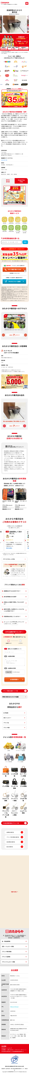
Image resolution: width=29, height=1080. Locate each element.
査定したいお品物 (13, 649)
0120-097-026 (4, 160)
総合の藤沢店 (10, 846)
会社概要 (3, 1049)
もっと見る (14, 574)
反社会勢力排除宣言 (6, 1051)
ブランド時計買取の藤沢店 (13, 837)
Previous (3, 335)
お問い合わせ (10, 1049)
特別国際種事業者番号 (17, 1051)
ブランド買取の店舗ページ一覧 (10, 691)
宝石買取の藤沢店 (11, 842)
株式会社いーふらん (5, 1048)
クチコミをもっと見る (9, 559)
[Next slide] (26, 24)
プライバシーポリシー (20, 1049)
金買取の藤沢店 (10, 832)
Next (25, 335)
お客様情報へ (14, 679)
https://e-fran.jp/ (14, 1006)
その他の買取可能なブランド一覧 (11, 823)
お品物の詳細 (10, 656)
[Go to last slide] (3, 24)
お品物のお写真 (10, 668)
